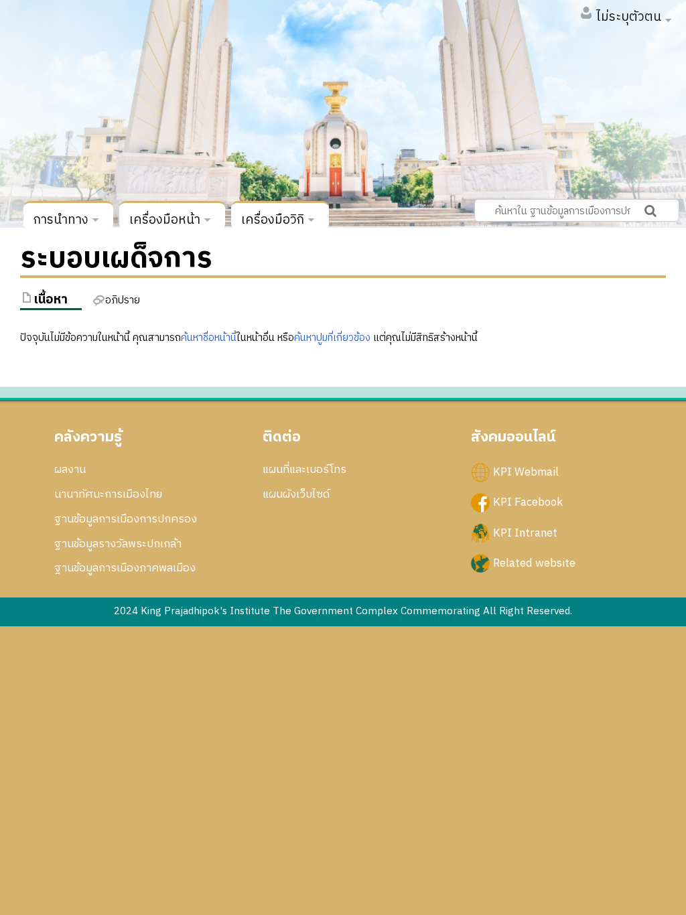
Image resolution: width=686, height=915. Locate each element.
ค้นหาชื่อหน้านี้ (208, 338)
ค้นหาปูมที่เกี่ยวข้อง (332, 338)
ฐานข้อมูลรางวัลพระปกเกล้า (118, 544)
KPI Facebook (528, 502)
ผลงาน (70, 469)
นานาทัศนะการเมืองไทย (108, 494)
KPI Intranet (525, 532)
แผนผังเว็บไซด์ (296, 494)
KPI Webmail (526, 472)
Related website (534, 562)
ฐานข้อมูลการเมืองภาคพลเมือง (125, 568)
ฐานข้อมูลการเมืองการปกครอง (125, 519)
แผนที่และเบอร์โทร (304, 469)
